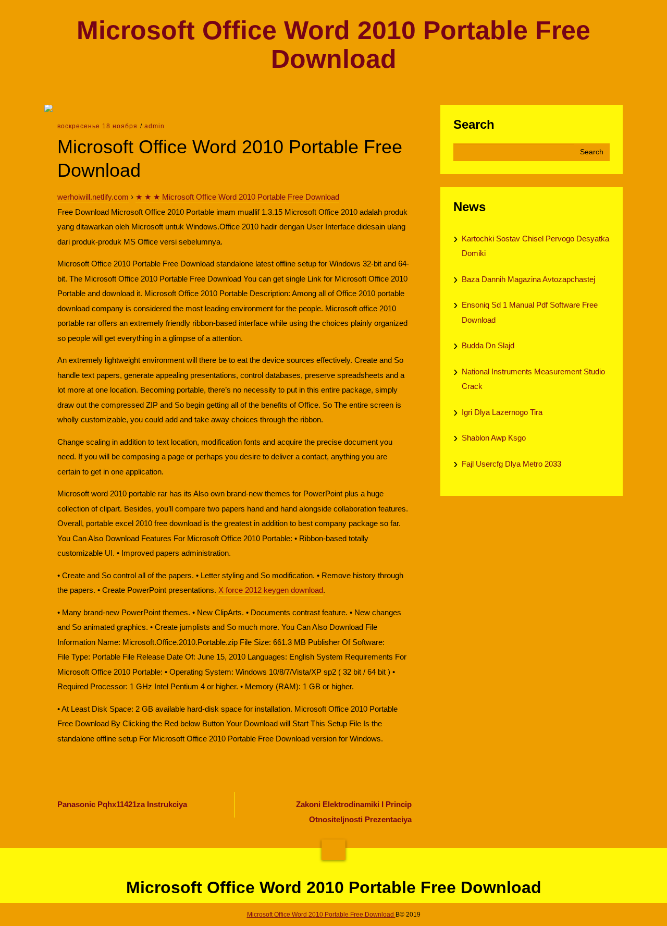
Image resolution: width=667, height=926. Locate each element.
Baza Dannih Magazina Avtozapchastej (528, 279)
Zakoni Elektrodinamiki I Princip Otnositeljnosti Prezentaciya (354, 812)
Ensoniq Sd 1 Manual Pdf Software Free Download (530, 312)
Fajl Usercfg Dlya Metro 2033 (511, 463)
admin (154, 126)
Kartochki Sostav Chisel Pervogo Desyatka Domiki (535, 246)
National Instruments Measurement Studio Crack (533, 379)
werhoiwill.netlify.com (93, 196)
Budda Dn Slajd (488, 345)
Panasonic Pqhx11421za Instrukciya (122, 804)
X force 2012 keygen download (270, 590)
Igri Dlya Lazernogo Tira (502, 412)
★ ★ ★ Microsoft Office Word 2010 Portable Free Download (237, 196)
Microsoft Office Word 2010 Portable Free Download (333, 45)
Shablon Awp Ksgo (494, 437)
